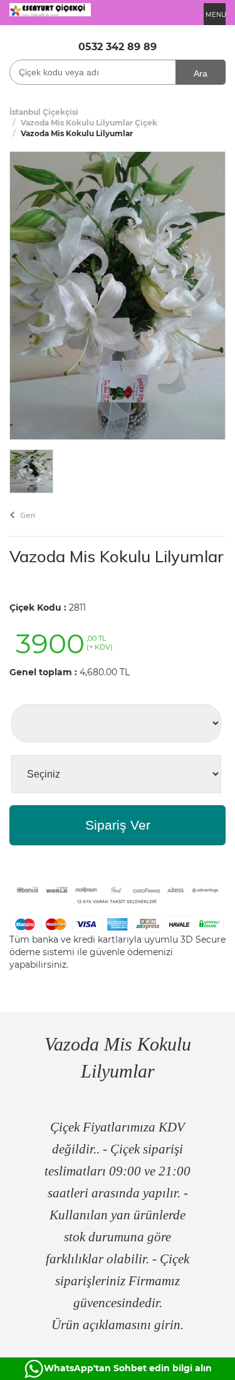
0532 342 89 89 (117, 47)
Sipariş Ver (117, 825)
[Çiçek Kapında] (50, 8)
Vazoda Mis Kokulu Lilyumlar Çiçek (89, 122)
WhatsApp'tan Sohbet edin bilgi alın (128, 1368)
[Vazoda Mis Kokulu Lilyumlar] (117, 295)
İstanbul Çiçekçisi (43, 112)
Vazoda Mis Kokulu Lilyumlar (116, 556)
